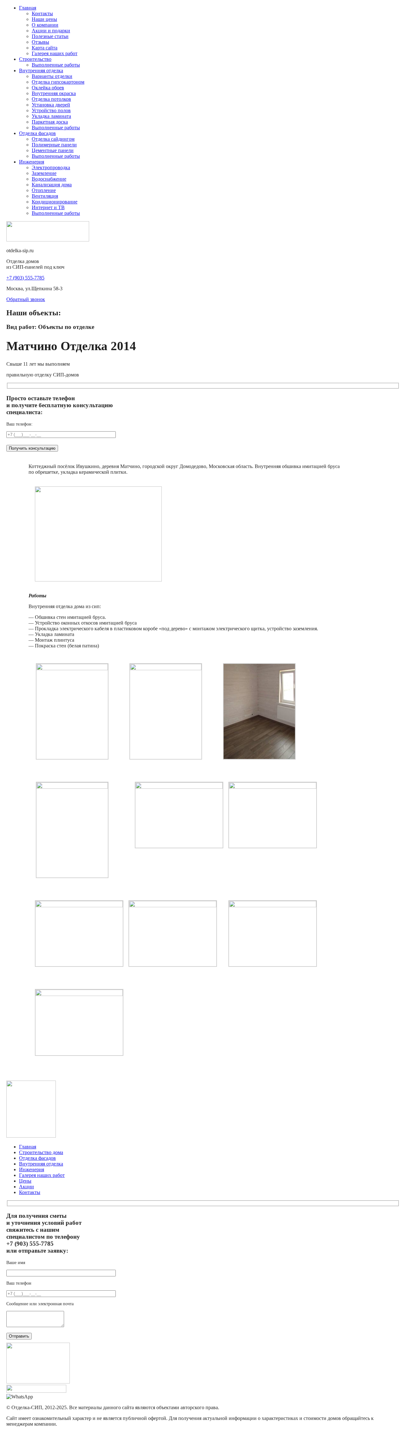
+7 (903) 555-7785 (25, 277)
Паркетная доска (50, 122)
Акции (26, 1186)
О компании (45, 25)
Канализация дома (52, 184)
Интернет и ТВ (48, 207)
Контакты (42, 13)
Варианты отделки (52, 76)
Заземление (44, 173)
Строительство (35, 59)
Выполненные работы (56, 64)
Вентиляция (45, 196)
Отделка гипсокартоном (58, 82)
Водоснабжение (49, 179)
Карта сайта (44, 47)
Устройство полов (51, 110)
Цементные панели (53, 150)
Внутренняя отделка (41, 70)
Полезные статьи (50, 36)
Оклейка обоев (48, 87)
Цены (25, 1181)
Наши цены (44, 19)
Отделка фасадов (37, 133)
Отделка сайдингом (53, 139)
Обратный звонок (25, 299)
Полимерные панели (54, 144)
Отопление (44, 190)
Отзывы (40, 42)
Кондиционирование (54, 201)
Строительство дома (41, 1152)
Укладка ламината (51, 116)
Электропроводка (51, 167)
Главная (27, 7)
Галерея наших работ (54, 53)
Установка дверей (51, 104)
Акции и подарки (51, 30)
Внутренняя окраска (54, 93)
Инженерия (31, 161)
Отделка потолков (51, 99)
